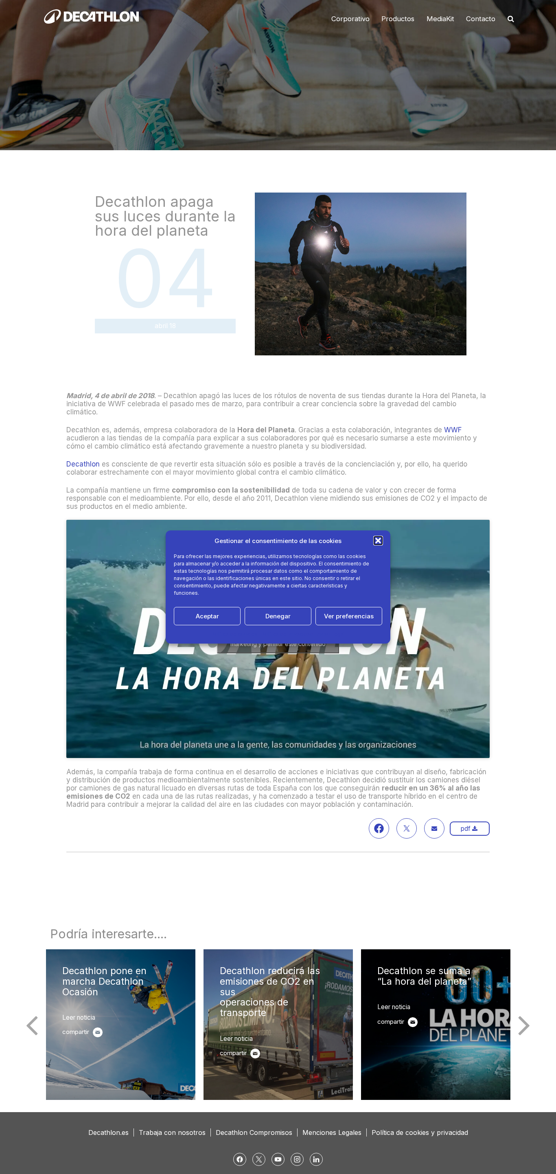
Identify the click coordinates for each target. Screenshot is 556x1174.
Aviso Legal (331, 634)
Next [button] (524, 1025)
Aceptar (207, 616)
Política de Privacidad (287, 634)
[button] (378, 541)
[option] (120, 1024)
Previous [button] (32, 1025)
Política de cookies (234, 634)
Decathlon (84, 464)
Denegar (278, 616)
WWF (453, 430)
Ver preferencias (349, 616)
